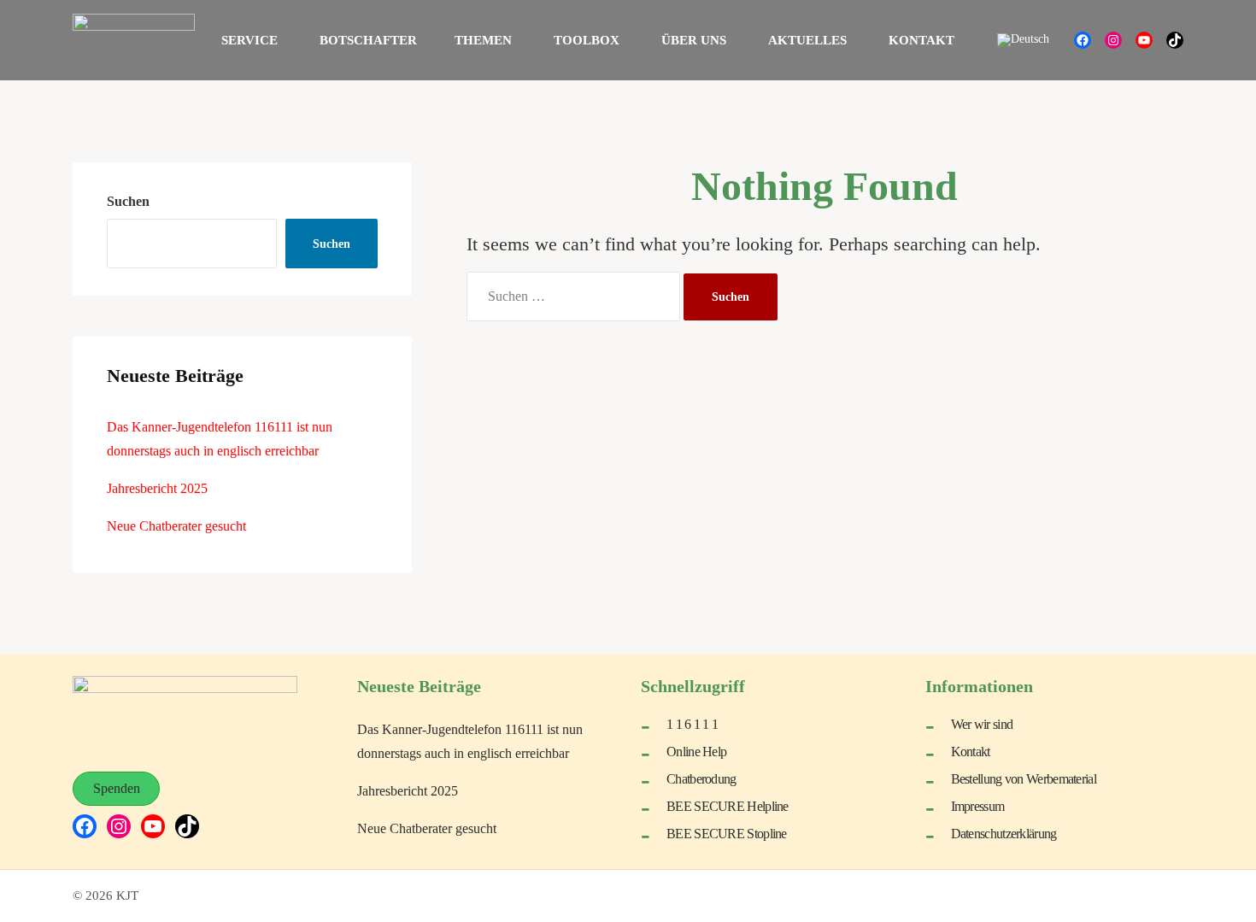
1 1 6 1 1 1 (692, 724)
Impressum (978, 806)
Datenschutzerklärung (1004, 833)
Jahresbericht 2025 (157, 488)
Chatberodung (701, 779)
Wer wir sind (982, 724)
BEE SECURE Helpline (727, 806)
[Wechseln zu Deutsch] (1023, 40)
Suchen (128, 201)
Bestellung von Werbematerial (1023, 779)
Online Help (696, 751)
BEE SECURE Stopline (726, 833)
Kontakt (970, 751)
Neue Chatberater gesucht (176, 526)
